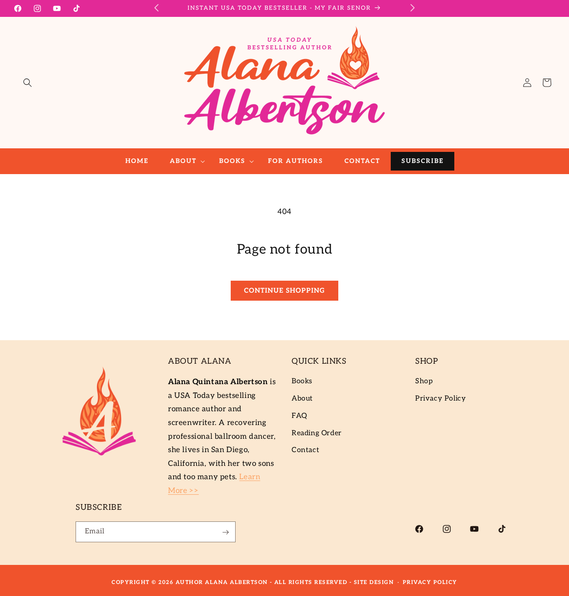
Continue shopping (284, 290)
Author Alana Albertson (222, 582)
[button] (27, 82)
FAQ (299, 416)
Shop (424, 381)
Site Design (374, 582)
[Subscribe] (225, 532)
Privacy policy (430, 582)
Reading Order (317, 433)
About (302, 399)
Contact (305, 450)
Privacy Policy (440, 399)
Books (302, 381)
